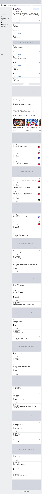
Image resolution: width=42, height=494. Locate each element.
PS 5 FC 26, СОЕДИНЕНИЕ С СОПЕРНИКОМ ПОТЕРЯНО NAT (25, 115)
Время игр (18, 9)
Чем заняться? (19, 388)
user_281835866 (16, 103)
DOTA (17, 303)
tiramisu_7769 (15, 99)
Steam (17, 331)
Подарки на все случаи (20, 285)
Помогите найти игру (17, 108)
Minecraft (18, 456)
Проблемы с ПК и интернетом (21, 325)
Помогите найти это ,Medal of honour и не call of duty (23, 111)
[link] (19, 125)
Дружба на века (19, 428)
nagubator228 (15, 110)
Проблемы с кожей (20, 110)
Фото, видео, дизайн (19, 399)
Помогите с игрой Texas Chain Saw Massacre (22, 104)
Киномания (18, 370)
